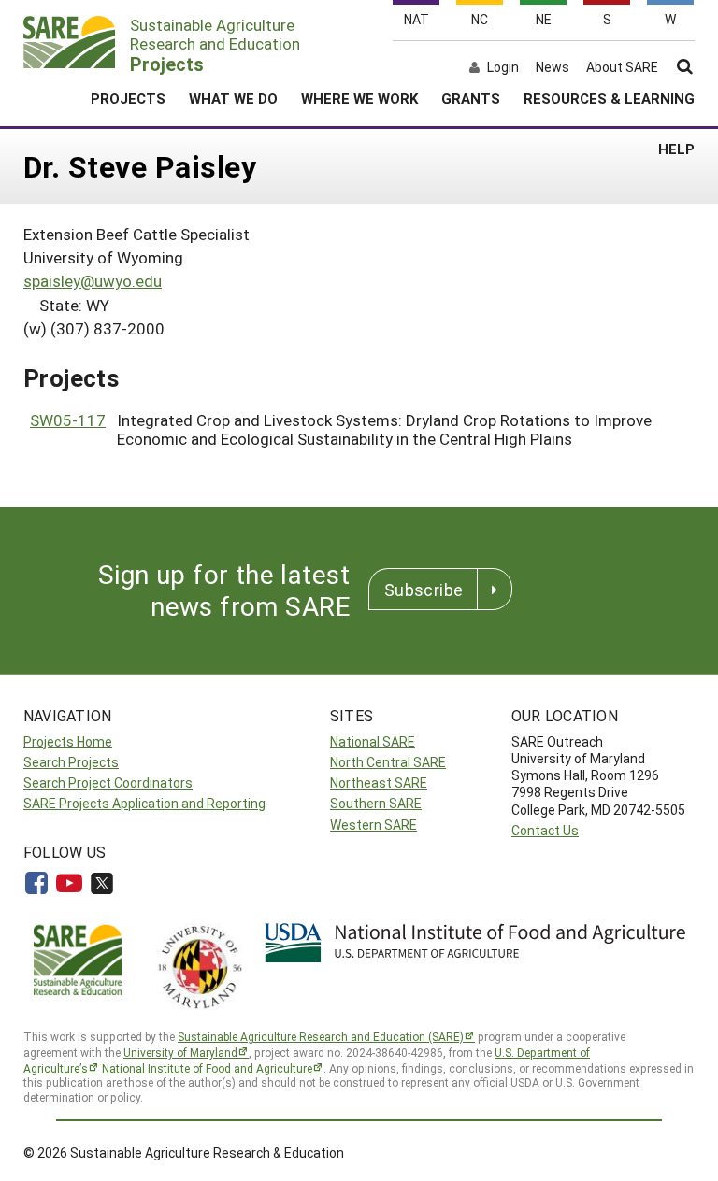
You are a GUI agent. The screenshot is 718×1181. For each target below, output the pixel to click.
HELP (676, 148)
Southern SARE (376, 803)
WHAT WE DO (233, 98)
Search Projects (71, 762)
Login (503, 67)
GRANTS (470, 98)
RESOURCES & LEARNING (609, 98)
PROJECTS (128, 98)
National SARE (372, 741)
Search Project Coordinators (108, 782)
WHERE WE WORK (359, 98)
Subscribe (423, 589)
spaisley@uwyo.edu (92, 281)
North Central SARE (388, 762)
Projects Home (67, 741)
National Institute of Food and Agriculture (207, 1067)
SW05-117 (68, 420)
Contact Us (545, 830)
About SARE (622, 67)
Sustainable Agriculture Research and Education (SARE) (321, 1036)
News (552, 67)
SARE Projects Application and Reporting (144, 803)
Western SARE (373, 824)
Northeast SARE (378, 782)
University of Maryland (180, 1052)
